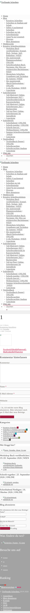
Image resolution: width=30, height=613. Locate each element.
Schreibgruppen (9, 92)
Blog (5, 18)
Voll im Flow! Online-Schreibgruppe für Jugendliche (15, 113)
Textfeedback (8, 139)
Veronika (6, 329)
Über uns (6, 153)
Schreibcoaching (13, 146)
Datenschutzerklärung (12, 607)
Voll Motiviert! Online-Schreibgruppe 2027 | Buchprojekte (15, 106)
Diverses (9, 39)
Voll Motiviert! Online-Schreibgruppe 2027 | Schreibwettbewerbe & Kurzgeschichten (15, 98)
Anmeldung (8, 596)
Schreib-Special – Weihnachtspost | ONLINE (17, 128)
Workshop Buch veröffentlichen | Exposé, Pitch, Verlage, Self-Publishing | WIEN (16, 52)
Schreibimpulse (12, 34)
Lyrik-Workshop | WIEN (16, 88)
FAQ (5, 603)
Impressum (7, 610)
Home (5, 16)
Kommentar (5, 363)
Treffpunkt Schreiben (11, 591)
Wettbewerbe (8, 44)
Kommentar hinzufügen (8, 327)
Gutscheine (10, 90)
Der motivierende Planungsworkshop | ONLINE (14, 60)
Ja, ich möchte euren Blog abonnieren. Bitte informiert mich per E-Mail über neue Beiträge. (13, 409)
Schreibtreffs (8, 120)
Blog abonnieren (13, 41)
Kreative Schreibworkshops (14, 46)
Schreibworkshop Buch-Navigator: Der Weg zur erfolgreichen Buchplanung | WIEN (17, 68)
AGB (5, 605)
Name (3, 386)
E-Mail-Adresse (7, 393)
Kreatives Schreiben (14, 20)
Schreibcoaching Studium (16, 148)
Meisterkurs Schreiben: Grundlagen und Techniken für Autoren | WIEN (17, 76)
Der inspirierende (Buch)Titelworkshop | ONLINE (15, 83)
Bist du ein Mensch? (7, 522)
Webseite (3, 401)
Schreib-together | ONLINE (17, 125)
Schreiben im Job (13, 32)
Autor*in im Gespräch (15, 37)
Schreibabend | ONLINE (16, 123)
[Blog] (7, 587)
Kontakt (6, 600)
